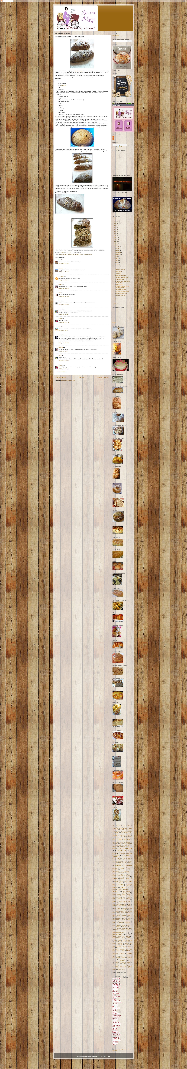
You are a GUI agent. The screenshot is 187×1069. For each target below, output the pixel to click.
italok (127, 879)
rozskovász (120, 943)
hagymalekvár (126, 871)
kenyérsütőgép (124, 893)
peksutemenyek (118, 933)
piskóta (114, 936)
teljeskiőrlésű (127, 956)
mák (119, 914)
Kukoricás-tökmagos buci (121, 293)
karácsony (120, 884)
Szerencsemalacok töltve (121, 295)
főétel (130, 861)
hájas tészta (121, 872)
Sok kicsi (124, 946)
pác (131, 928)
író (120, 879)
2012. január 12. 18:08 (64, 271)
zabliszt (121, 966)
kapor (113, 884)
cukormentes (123, 840)
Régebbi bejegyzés (103, 377)
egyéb (118, 855)
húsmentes (122, 878)
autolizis (128, 829)
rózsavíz (114, 943)
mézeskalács (126, 921)
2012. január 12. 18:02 (64, 263)
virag (60, 326)
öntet (115, 928)
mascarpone (118, 918)
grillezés (122, 867)
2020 (115, 229)
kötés (129, 904)
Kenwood (119, 889)
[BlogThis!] (76, 252)
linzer (118, 912)
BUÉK (130, 836)
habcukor (122, 869)
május (116, 260)
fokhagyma (119, 861)
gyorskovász (114, 868)
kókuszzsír (114, 899)
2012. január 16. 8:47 (63, 351)
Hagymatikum (114, 872)
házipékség (121, 877)
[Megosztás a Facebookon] (78, 252)
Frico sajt (121, 862)
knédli (124, 897)
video (121, 965)
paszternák (120, 931)
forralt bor (125, 861)
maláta (128, 914)
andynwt (98, 1056)
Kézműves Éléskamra (122, 895)
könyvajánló (119, 904)
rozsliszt (126, 943)
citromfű (120, 839)
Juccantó (61, 268)
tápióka (124, 954)
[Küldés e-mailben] (74, 252)
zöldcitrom (122, 967)
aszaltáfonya (123, 829)
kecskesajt (121, 885)
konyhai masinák (122, 899)
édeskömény (121, 851)
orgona (130, 926)
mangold (128, 915)
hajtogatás (128, 872)
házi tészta (128, 875)
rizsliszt (116, 941)
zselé (123, 969)
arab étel (120, 827)
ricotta (127, 940)
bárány (119, 831)
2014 (115, 241)
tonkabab (121, 959)
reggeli (115, 940)
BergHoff (126, 832)
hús (128, 877)
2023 (115, 223)
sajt (131, 943)
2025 (115, 220)
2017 (115, 235)
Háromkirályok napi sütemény (122, 291)
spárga (125, 947)
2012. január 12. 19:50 (64, 296)
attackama (61, 335)
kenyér (77, 254)
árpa (124, 827)
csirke (120, 843)
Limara (60, 318)
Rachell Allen (115, 938)
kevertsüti (114, 895)
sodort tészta (118, 946)
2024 (115, 221)
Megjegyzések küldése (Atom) (68, 380)
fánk (113, 859)
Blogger (108, 1056)
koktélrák (128, 897)
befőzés (116, 832)
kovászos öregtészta (123, 902)
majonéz (113, 914)
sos (129, 946)
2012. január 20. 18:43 (64, 360)
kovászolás (114, 902)
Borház (126, 836)
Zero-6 (125, 966)
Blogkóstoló (114, 835)
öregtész (90, 254)
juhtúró (121, 881)
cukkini (113, 840)
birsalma (114, 834)
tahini (120, 954)
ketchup (128, 894)
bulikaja (120, 838)
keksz (127, 885)
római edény (122, 941)
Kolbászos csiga (118, 284)
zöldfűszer (128, 967)
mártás (130, 916)
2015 (115, 239)
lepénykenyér (116, 909)
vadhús (128, 962)
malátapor (114, 915)
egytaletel (127, 855)
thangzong (130, 957)
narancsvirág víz (115, 923)
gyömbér (122, 868)
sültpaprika (122, 949)
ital (123, 879)
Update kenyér (118, 271)
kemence (114, 889)
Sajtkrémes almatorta (120, 269)
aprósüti (114, 827)
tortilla (131, 959)
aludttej (124, 825)
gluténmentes (128, 865)
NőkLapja (123, 925)
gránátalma (117, 867)
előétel (128, 856)
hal (129, 874)
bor (122, 836)
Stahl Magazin (115, 949)
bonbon (119, 836)
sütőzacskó (114, 952)
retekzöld (119, 940)
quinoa (128, 937)
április (116, 262)
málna (119, 915)
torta (126, 959)
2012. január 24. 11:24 (64, 368)
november (117, 248)
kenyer (74, 254)
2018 (115, 233)
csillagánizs (127, 842)
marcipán (124, 916)
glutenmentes (118, 865)
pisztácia (119, 936)
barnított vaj (124, 831)
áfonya (113, 825)
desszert (114, 846)
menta (128, 919)
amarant (128, 825)
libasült (121, 911)
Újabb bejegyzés (60, 377)
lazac (115, 908)
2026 (115, 218)
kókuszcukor (120, 898)
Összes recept (115, 35)
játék (131, 879)
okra (113, 926)
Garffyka (61, 347)
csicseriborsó (115, 842)
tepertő (113, 957)
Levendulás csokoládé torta (121, 277)
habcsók (128, 869)
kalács (127, 882)
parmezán (114, 931)
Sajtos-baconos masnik (120, 275)
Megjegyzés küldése (61, 371)
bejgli (122, 832)
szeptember (118, 252)
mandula (124, 915)
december (117, 246)
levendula (123, 909)
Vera (60, 292)
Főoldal (81, 377)
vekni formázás (115, 965)
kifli (129, 895)
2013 (115, 243)
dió (128, 846)
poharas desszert (116, 937)
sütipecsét (118, 950)
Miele (113, 922)
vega (130, 963)
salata (116, 944)
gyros (129, 868)
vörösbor (116, 966)
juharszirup (116, 881)
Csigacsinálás (118, 273)
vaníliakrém (125, 963)
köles (130, 902)
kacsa (126, 881)
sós (113, 947)
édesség (114, 853)
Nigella (118, 925)
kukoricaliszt (114, 905)
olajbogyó (118, 926)
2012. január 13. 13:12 (64, 342)
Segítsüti (128, 944)
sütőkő (123, 950)
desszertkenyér (122, 846)
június (116, 258)
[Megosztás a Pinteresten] (80, 252)
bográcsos (114, 836)
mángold (114, 916)
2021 (115, 227)
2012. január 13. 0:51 (63, 314)
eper (119, 858)
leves (130, 909)
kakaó (65, 254)
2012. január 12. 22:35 (64, 304)
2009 (115, 302)
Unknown (61, 276)
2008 (115, 303)
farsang (117, 859)
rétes (124, 940)
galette (129, 862)
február (117, 266)
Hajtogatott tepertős (119, 279)
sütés (127, 949)
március (117, 264)
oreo (127, 926)
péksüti (128, 934)
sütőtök (128, 950)
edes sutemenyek (125, 848)
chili (128, 838)
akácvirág (119, 825)
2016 (115, 237)
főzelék (116, 862)
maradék (119, 916)
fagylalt (129, 858)
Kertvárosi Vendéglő (116, 894)
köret (124, 904)
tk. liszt (115, 959)
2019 (115, 231)
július (116, 256)
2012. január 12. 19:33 (64, 288)
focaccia (113, 861)
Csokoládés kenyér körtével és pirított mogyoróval (122, 287)
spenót (129, 947)
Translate (123, 146)
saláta (121, 944)
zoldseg (130, 966)
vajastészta (114, 963)
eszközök (124, 858)
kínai (120, 897)
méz (120, 921)
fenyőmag (126, 859)
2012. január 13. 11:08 (64, 322)
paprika (128, 929)
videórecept (125, 965)
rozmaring (128, 941)
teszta (118, 957)
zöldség (114, 969)
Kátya (60, 355)
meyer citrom (115, 921)
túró (131, 961)
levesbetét (117, 911)
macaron (122, 912)
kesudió (123, 894)
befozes (130, 831)
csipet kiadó (114, 843)
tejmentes (114, 956)
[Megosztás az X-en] (77, 252)
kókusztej (128, 898)
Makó (124, 914)
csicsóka (121, 842)
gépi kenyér (122, 864)
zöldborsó (117, 967)
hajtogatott (114, 874)
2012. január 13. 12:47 (64, 330)
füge (125, 862)
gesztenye (130, 864)
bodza (129, 835)
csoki (124, 843)
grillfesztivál (128, 867)
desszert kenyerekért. (80, 71)
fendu (121, 859)
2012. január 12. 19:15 (64, 280)
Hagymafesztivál (115, 871)
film (129, 859)
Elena (60, 300)
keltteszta (114, 887)
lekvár (119, 908)
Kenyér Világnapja (126, 891)
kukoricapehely (122, 905)
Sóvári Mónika (119, 947)
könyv (113, 904)
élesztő (122, 856)
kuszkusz (128, 905)
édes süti (122, 850)
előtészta (114, 858)
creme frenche (127, 839)
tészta (123, 957)
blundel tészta (122, 835)
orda (123, 926)
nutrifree (128, 925)
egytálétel (115, 856)
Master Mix (127, 918)
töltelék (122, 961)
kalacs (121, 882)
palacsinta (122, 929)
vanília (119, 963)
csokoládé (118, 845)
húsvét (127, 878)
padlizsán (116, 929)
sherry (113, 946)
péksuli (129, 931)
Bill (130, 832)
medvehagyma (115, 919)
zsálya (120, 969)
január (116, 268)
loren (60, 259)
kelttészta (70, 254)
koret (128, 899)
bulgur (115, 838)
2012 (115, 245)
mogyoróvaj (127, 922)
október (117, 250)
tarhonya (128, 954)
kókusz (113, 898)
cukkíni (118, 840)
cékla (125, 838)
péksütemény (117, 935)
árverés (129, 827)
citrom (113, 839)
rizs (131, 940)
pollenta (123, 937)
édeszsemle (122, 853)
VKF (131, 965)
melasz (123, 919)
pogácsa (128, 936)
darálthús (127, 845)
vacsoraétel (122, 962)
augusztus (117, 254)
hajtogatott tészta (122, 874)
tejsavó (122, 956)
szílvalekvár (122, 953)
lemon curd (125, 908)
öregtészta (63, 85)
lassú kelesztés (129, 907)
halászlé (114, 875)
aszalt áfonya (115, 828)
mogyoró (86, 254)
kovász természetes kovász (124, 901)
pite (123, 936)
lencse (131, 908)
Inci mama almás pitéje (120, 289)
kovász (81, 254)
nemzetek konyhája (124, 923)
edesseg (128, 851)
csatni (129, 840)
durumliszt (114, 848)
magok (128, 912)
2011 (115, 298)
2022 (115, 225)
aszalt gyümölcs (123, 828)
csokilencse (129, 843)
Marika (60, 309)
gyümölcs (61, 254)
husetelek (115, 878)
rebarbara (122, 938)
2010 (115, 300)
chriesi (60, 284)
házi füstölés (120, 875)
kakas (116, 882)
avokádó (114, 831)
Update (116, 962)
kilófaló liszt (114, 897)
